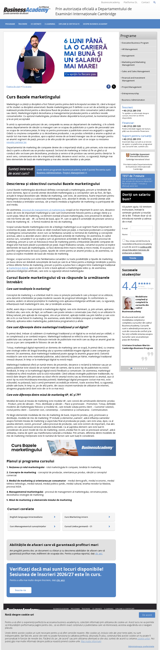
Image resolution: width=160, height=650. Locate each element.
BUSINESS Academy (61, 609)
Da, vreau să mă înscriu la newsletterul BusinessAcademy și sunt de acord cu (137, 246)
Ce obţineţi (36, 24)
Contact (145, 2)
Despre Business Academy (95, 24)
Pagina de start (13, 86)
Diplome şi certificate (69, 24)
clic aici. (99, 553)
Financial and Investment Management (133, 79)
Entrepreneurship (130, 93)
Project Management (74, 172)
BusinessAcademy (110, 2)
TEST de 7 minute (137, 181)
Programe (10, 24)
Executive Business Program (135, 42)
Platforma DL (131, 2)
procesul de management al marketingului (43, 209)
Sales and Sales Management (136, 71)
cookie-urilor (143, 638)
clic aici (60, 580)
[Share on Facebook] (108, 86)
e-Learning (50, 24)
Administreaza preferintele (141, 646)
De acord (147, 614)
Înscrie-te (20, 590)
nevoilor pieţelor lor (16, 142)
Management (128, 55)
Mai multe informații (91, 641)
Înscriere (23, 24)
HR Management (130, 49)
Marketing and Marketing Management (133, 63)
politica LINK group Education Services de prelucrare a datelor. (137, 249)
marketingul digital (18, 267)
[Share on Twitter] (114, 86)
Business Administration (49, 172)
